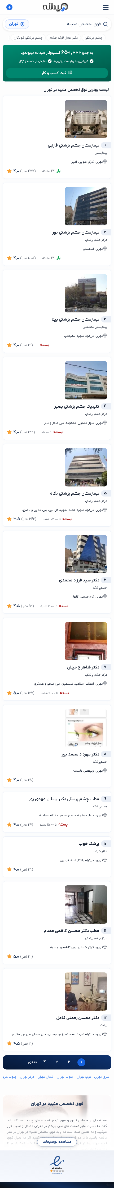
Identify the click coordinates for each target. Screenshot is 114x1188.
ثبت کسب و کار (54, 73)
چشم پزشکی (94, 37)
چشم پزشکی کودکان (28, 37)
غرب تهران (84, 1077)
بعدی (32, 1062)
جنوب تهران (65, 1077)
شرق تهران (101, 1077)
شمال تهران (45, 1077)
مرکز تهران (27, 1077)
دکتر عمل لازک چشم (64, 37)
